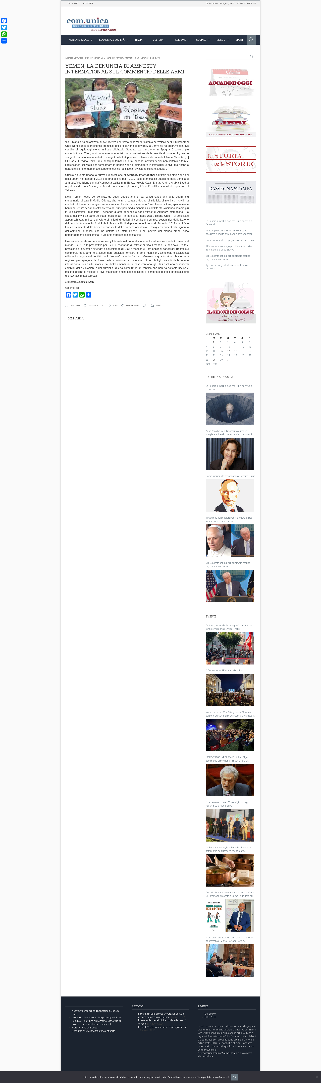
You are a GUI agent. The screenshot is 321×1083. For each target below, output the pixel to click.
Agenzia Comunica (74, 58)
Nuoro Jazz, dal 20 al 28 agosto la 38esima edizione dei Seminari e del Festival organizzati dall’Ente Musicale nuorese (230, 714)
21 (207, 355)
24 (228, 355)
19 (242, 351)
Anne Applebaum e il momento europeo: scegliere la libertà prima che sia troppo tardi (229, 433)
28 (207, 359)
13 (250, 346)
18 (235, 351)
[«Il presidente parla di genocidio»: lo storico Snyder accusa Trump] (230, 586)
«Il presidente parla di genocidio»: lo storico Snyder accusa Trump (228, 565)
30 (221, 359)
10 (228, 346)
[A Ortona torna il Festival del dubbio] (230, 690)
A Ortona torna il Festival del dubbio (224, 670)
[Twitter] (4, 27)
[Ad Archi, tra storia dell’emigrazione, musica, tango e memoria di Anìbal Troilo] (230, 648)
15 (214, 351)
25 (235, 355)
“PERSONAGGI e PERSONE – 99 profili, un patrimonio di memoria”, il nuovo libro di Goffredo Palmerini (227, 759)
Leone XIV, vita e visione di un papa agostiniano (96, 1017)
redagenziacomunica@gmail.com (218, 1053)
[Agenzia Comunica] (91, 22)
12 (242, 346)
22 (214, 355)
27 (250, 355)
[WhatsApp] (4, 34)
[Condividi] (4, 40)
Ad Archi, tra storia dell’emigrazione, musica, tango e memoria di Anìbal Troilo (229, 627)
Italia (138, 39)
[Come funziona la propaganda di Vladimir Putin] (230, 495)
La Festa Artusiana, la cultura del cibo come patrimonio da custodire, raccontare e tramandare (228, 849)
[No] (316, 1077)
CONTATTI (88, 3)
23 (221, 355)
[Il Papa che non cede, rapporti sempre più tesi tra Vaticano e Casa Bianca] (230, 540)
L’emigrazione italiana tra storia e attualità (93, 1031)
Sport (239, 39)
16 (221, 351)
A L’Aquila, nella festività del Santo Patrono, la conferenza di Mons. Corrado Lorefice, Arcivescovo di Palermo (229, 939)
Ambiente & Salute (80, 39)
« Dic (208, 363)
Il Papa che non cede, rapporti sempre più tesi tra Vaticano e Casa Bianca (229, 519)
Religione (180, 39)
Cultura (158, 39)
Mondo (221, 39)
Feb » (214, 363)
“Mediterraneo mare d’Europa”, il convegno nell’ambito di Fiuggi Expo (228, 804)
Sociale (201, 39)
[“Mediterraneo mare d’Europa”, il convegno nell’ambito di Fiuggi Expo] (230, 825)
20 (250, 351)
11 (235, 346)
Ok (234, 1077)
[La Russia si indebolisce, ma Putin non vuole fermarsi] (230, 409)
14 (207, 351)
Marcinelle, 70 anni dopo (84, 1027)
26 (242, 355)
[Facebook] (4, 20)
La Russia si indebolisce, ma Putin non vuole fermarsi (229, 388)
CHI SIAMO (73, 3)
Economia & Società (112, 39)
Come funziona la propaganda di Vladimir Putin (230, 240)
